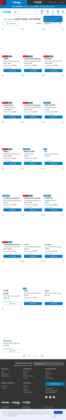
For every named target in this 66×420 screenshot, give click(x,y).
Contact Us (26, 390)
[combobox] (25, 12)
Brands (47, 376)
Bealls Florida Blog (27, 392)
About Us (25, 386)
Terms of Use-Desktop (48, 406)
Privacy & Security (5, 406)
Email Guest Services (55, 383)
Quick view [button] (15, 304)
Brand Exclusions (49, 378)
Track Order (26, 371)
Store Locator (48, 374)
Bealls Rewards (5, 376)
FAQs (24, 374)
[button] (58, 415)
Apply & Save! (4, 386)
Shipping (25, 378)
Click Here (42, 6)
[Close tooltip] (61, 17)
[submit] (60, 363)
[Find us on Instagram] (50, 397)
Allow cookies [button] (58, 412)
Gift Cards (47, 371)
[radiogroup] (5, 291)
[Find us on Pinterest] (54, 397)
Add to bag (15, 71)
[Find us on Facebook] (46, 397)
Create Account (5, 374)
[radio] (4, 291)
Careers (25, 388)
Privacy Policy (14, 415)
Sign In (3, 371)
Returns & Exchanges (28, 376)
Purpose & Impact (26, 406)
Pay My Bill (3, 388)
